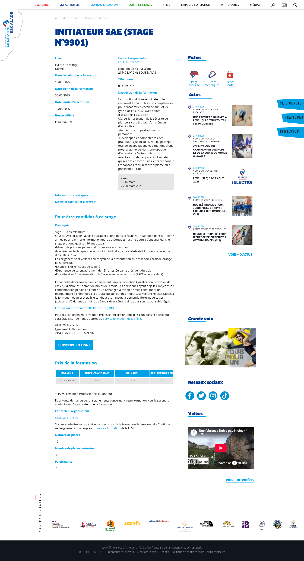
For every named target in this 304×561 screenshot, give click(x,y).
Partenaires (230, 5)
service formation (108, 428)
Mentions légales (147, 552)
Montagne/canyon (104, 5)
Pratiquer (294, 118)
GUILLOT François (130, 62)
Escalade (42, 5)
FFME (166, 5)
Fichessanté (230, 84)
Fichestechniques (212, 84)
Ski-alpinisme (69, 5)
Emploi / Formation (195, 5)
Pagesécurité (194, 84)
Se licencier (292, 104)
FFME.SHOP (289, 132)
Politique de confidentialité (188, 552)
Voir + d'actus (240, 254)
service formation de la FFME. (122, 319)
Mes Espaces (273, 5)
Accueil (60, 18)
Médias (255, 5)
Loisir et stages (140, 5)
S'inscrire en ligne (74, 345)
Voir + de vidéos (240, 480)
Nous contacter (216, 552)
